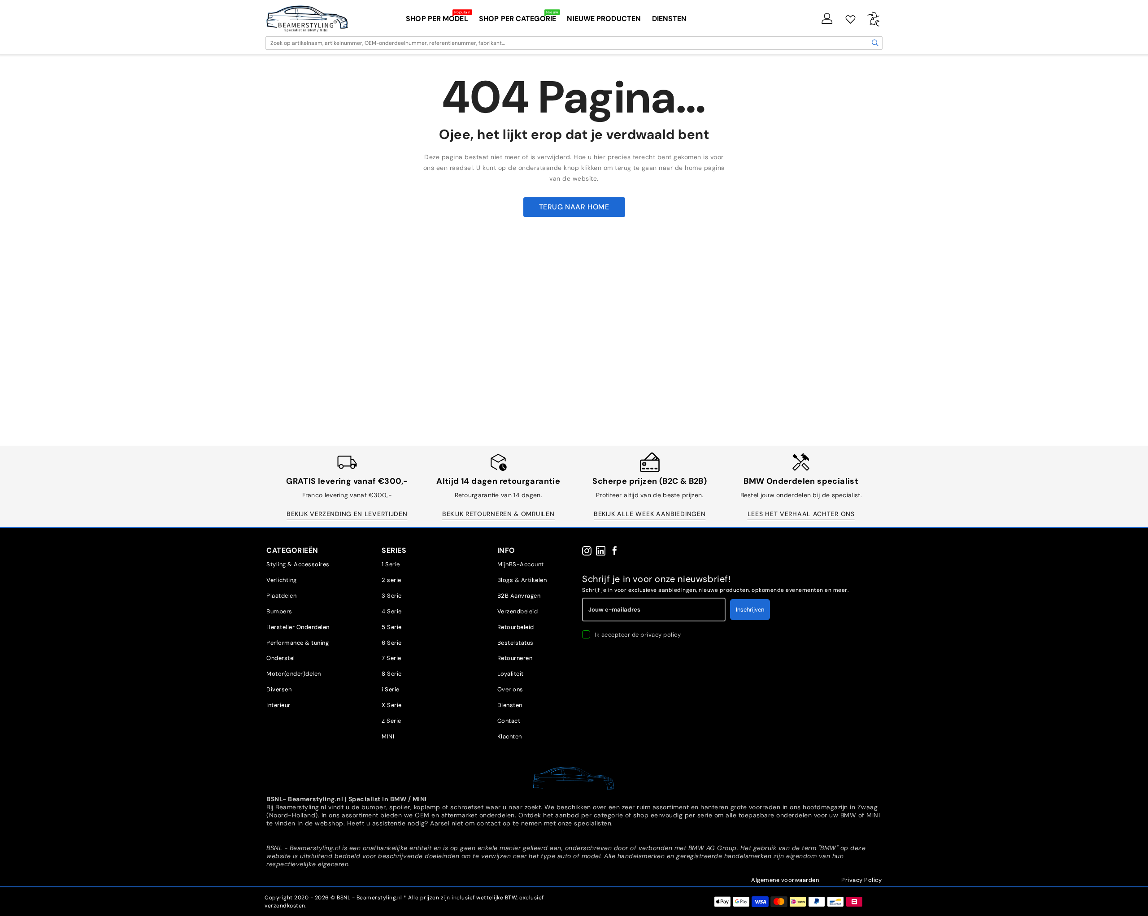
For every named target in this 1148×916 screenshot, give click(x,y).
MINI (388, 736)
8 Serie (392, 673)
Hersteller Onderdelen (298, 627)
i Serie (391, 689)
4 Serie (392, 611)
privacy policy (660, 634)
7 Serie (391, 658)
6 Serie (392, 643)
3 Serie (392, 595)
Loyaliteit (510, 673)
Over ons (510, 689)
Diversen (278, 689)
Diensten (509, 705)
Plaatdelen (281, 595)
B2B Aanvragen (519, 595)
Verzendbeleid (517, 611)
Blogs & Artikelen (522, 580)
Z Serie (391, 721)
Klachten (509, 736)
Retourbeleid (515, 627)
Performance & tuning (297, 643)
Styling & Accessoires (298, 564)
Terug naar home (574, 207)
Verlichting (281, 580)
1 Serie (391, 564)
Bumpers (279, 611)
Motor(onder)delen (293, 673)
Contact (509, 721)
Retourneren (515, 658)
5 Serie (392, 627)
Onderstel (280, 658)
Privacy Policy (861, 880)
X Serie (392, 705)
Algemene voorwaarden (785, 880)
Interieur (278, 705)
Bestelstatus (515, 643)
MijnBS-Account (520, 564)
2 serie (391, 580)
